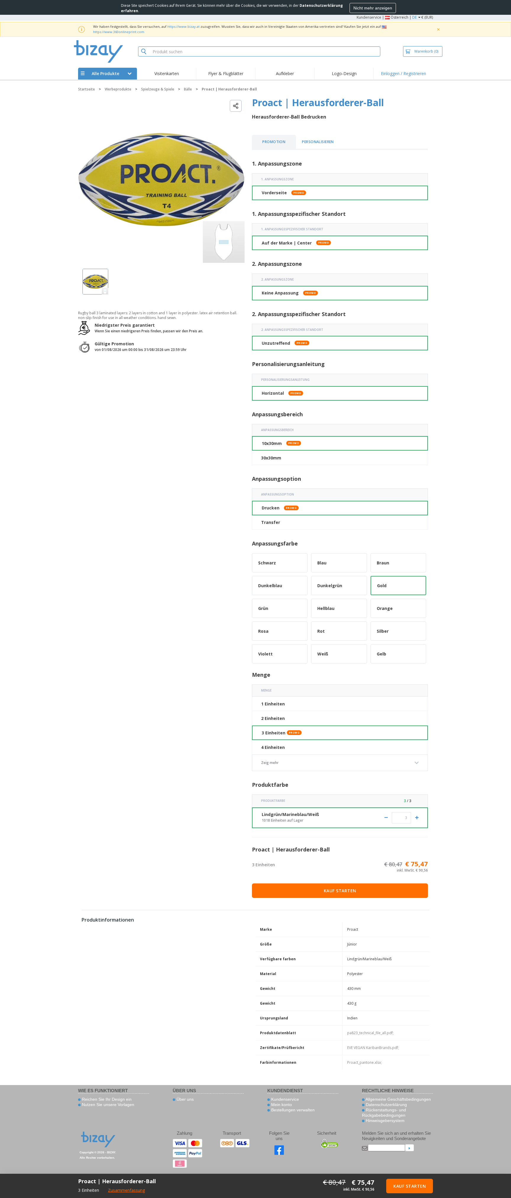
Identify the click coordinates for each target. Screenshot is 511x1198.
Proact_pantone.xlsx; (364, 1062)
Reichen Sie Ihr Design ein (106, 1099)
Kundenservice (369, 17)
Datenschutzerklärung (386, 1104)
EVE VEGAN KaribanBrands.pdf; (373, 1047)
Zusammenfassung (126, 1190)
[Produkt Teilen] (236, 106)
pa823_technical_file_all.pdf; (370, 1032)
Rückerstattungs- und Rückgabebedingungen (384, 1113)
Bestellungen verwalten (292, 1110)
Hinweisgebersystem (385, 1120)
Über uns (184, 1099)
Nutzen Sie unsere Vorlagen (107, 1104)
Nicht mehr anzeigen (372, 8)
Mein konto (281, 1104)
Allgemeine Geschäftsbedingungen (398, 1099)
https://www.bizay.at (183, 26)
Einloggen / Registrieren (403, 73)
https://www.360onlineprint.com (118, 32)
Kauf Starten (340, 890)
